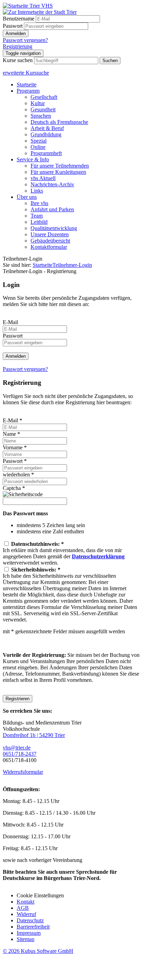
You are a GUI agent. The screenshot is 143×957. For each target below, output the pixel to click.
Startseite (26, 84)
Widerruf (26, 914)
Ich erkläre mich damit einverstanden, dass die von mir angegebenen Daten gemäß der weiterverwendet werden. (64, 553)
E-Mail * (12, 420)
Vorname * (15, 447)
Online (38, 147)
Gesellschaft (44, 97)
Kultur (38, 103)
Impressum (29, 933)
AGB (23, 908)
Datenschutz (30, 920)
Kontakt (25, 902)
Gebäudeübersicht (50, 241)
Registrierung (17, 46)
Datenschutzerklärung (98, 556)
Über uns (27, 197)
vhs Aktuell (43, 178)
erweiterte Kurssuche (26, 73)
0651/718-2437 (19, 754)
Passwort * (15, 461)
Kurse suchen (18, 60)
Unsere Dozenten (50, 234)
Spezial (39, 141)
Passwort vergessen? (25, 40)
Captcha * (14, 488)
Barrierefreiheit (33, 927)
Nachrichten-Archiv (52, 184)
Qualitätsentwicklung (54, 228)
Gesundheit (43, 109)
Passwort (13, 26)
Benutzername (18, 19)
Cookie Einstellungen (40, 895)
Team (37, 216)
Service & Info (33, 159)
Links (37, 191)
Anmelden (16, 33)
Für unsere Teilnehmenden (60, 166)
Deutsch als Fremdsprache (59, 122)
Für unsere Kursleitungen (58, 172)
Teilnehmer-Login (72, 265)
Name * (11, 434)
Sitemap (25, 939)
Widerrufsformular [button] (23, 772)
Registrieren (18, 698)
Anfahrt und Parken (52, 209)
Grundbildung (46, 134)
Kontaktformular (49, 247)
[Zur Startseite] (28, 6)
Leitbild (39, 222)
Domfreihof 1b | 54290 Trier (34, 735)
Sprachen (41, 116)
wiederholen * (18, 474)
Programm (28, 91)
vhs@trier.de (17, 748)
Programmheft (46, 153)
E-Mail (10, 322)
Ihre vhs (39, 203)
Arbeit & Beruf (47, 128)
